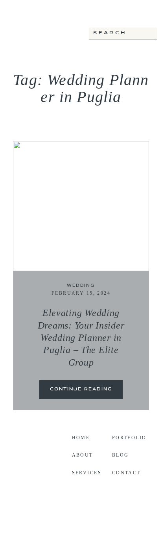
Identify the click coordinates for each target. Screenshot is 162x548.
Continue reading (81, 389)
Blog (120, 455)
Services (86, 473)
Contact (126, 473)
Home (81, 437)
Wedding (81, 285)
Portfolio (129, 437)
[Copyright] (81, 532)
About (82, 455)
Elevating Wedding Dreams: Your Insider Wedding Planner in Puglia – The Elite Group (81, 337)
